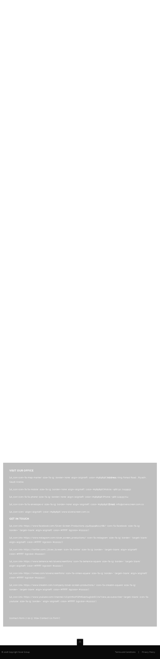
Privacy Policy (148, 652)
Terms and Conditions (125, 652)
